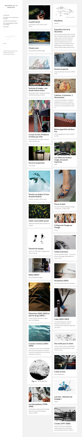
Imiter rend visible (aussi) (39, 221)
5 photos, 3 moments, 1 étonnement (63, 96)
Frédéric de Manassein (12, 51)
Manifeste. (58, 21)
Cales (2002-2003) (61, 319)
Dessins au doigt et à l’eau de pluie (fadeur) (39, 195)
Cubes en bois (59, 372)
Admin (4, 43)
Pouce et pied (59, 204)
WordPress (11, 52)
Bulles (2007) (34, 275)
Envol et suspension (37, 163)
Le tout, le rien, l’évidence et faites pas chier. (39, 135)
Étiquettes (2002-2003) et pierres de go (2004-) (39, 314)
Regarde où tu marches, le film (11, 18)
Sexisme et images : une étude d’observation (38, 89)
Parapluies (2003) (61, 281)
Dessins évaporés (61, 69)
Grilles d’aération (61, 252)
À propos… (6, 15)
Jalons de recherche (10, 21)
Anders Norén (11, 54)
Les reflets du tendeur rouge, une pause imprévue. (63, 160)
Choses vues (34, 48)
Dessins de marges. (36, 248)
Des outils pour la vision (63, 343)
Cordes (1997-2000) (62, 423)
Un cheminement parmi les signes (10, 24)
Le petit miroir (34, 22)
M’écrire (6, 26)
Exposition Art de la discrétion (62, 30)
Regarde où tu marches (11, 6)
